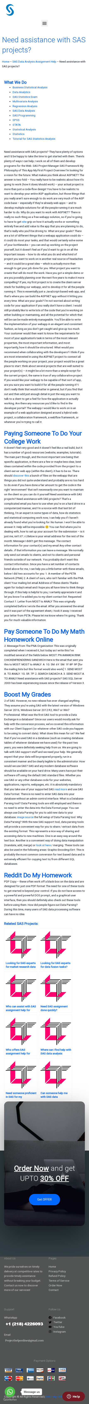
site (24, 221)
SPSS (16, 120)
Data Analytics (21, 92)
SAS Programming (24, 115)
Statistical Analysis (24, 129)
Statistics (18, 134)
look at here (43, 845)
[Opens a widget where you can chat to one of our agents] (73, 1397)
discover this (21, 475)
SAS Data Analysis (24, 110)
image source (25, 817)
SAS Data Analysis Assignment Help (34, 61)
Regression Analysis (25, 106)
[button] (44, 23)
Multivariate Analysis (25, 101)
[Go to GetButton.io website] (10, 1399)
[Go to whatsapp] (10, 1392)
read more (60, 789)
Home (5, 61)
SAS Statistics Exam (25, 96)
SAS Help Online (55, 1396)
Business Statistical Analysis (30, 87)
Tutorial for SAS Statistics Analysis (34, 138)
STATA (17, 124)
